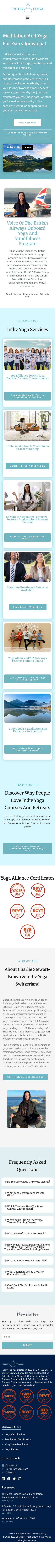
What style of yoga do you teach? (26, 1233)
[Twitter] (14, 1478)
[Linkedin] (3, 1478)
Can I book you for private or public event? (27, 1286)
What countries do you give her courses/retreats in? (25, 1273)
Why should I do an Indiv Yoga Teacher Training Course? (25, 1221)
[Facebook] (8, 1478)
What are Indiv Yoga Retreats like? (27, 1260)
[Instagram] (19, 1478)
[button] (27, 17)
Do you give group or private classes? (28, 1181)
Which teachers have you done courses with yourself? (25, 1207)
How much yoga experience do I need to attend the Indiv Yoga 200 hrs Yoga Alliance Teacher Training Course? (27, 1247)
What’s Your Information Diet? (18, 1518)
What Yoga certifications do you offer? (25, 1194)
